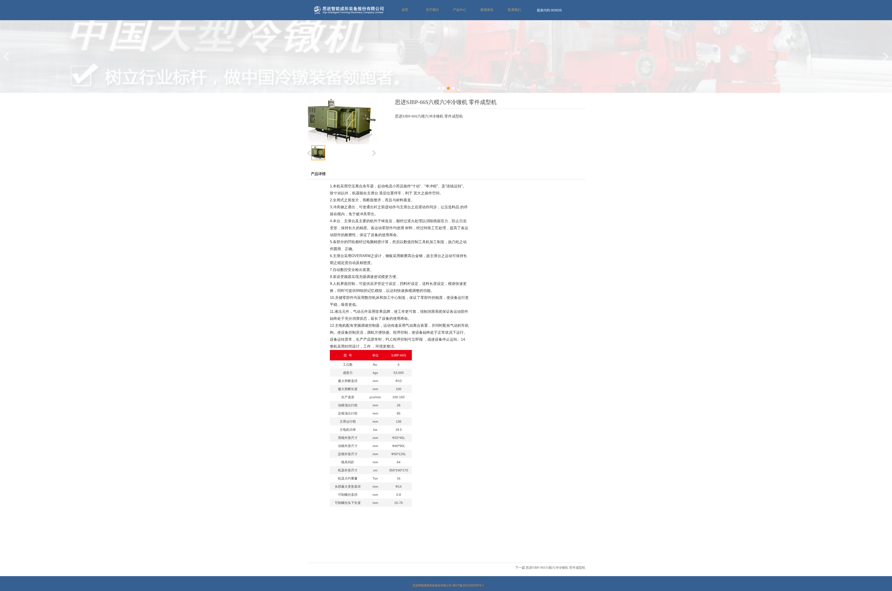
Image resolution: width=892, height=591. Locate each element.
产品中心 (459, 10)
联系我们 (514, 10)
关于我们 (432, 10)
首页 (405, 10)
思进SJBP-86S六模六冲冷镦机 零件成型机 (555, 567)
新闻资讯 (486, 10)
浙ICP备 (468, 585)
